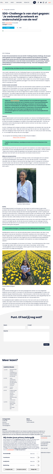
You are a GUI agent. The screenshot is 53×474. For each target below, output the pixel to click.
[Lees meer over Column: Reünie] (10, 387)
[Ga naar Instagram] (43, 2)
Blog (6, 2)
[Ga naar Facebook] (38, 2)
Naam (5, 325)
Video (12, 2)
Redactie (26, 2)
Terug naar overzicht (9, 9)
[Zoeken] (34, 2)
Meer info (32, 453)
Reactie (6, 331)
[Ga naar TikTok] (46, 2)
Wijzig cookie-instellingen (19, 137)
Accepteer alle (8, 469)
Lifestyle (4, 422)
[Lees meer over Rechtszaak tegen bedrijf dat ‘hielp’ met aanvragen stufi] (10, 405)
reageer (8, 27)
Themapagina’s (6, 425)
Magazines (29, 420)
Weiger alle (33, 469)
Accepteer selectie (21, 469)
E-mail (29, 325)
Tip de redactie (30, 422)
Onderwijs (4, 420)
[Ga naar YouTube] (41, 2)
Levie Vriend (8, 23)
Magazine (19, 2)
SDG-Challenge (15, 100)
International (5, 424)
